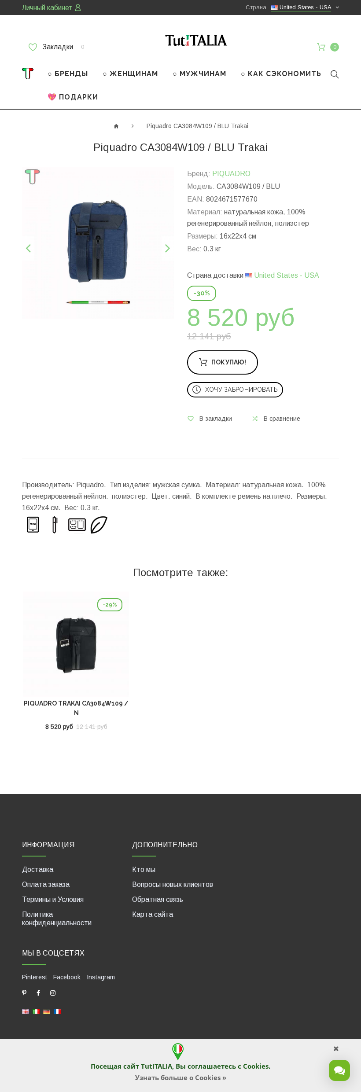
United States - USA (285, 275)
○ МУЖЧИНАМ (199, 74)
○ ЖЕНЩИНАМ (130, 74)
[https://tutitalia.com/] (25, 1011)
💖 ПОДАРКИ (73, 97)
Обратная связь (157, 899)
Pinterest (34, 977)
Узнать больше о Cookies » (180, 1077)
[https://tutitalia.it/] (36, 1011)
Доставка (37, 869)
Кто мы (143, 869)
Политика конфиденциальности (57, 919)
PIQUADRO (231, 173)
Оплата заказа (46, 884)
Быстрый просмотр (76, 646)
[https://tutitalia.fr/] (57, 1011)
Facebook (67, 977)
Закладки (62, 47)
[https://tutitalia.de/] (46, 1011)
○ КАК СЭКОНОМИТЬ (281, 74)
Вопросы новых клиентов (172, 884)
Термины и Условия (53, 899)
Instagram (101, 977)
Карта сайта (152, 914)
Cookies (256, 1066)
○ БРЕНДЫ (68, 74)
